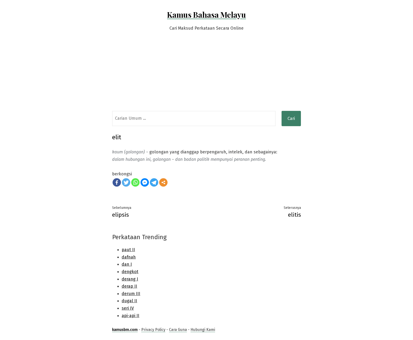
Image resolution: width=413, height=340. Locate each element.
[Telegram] (154, 182)
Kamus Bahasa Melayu (206, 14)
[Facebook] (117, 182)
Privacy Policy (153, 329)
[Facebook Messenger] (145, 182)
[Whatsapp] (135, 182)
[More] (163, 182)
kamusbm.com (125, 329)
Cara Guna (178, 329)
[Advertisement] (206, 75)
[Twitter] (126, 182)
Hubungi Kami (202, 329)
